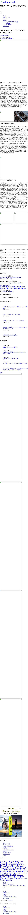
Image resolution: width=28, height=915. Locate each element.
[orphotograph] (8, 2)
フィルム (20, 875)
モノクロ (25, 871)
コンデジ (11, 876)
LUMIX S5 (4, 876)
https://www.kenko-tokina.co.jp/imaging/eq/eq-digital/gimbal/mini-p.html (10, 278)
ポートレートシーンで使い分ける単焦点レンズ (15, 363)
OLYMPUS (24, 878)
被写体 (14, 864)
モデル (12, 861)
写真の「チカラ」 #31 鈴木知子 (11, 314)
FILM (4, 855)
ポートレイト (10, 873)
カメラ (19, 871)
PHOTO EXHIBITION (8, 850)
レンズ (17, 876)
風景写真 (13, 875)
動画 (16, 288)
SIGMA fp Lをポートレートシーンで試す (13, 320)
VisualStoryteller (6, 844)
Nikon (3, 866)
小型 (20, 288)
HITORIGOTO (6, 854)
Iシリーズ (4, 871)
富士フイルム (22, 864)
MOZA (23, 286)
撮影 (25, 288)
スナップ (15, 863)
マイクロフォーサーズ (21, 873)
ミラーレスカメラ (10, 878)
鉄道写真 (9, 880)
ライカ (3, 880)
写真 (3, 875)
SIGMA (3, 863)
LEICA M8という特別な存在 (10, 335)
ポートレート (5, 861)
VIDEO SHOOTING (5, 35)
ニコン (9, 864)
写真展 (23, 868)
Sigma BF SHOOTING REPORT (11, 358)
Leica (3, 878)
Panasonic (4, 288)
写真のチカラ (6, 843)
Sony (18, 878)
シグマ (9, 863)
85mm (22, 876)
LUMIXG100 (11, 286)
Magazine (5, 851)
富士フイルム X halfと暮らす (10, 347)
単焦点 (7, 875)
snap (23, 869)
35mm (3, 873)
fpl (26, 869)
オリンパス (16, 866)
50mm (18, 868)
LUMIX (4, 286)
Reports (4, 847)
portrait (21, 863)
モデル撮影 (12, 868)
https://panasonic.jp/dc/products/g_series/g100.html (11, 283)
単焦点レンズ (19, 861)
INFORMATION (7, 852)
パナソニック (12, 871)
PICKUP (5, 848)
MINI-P (17, 286)
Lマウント (17, 869)
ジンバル (10, 288)
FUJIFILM (4, 868)
